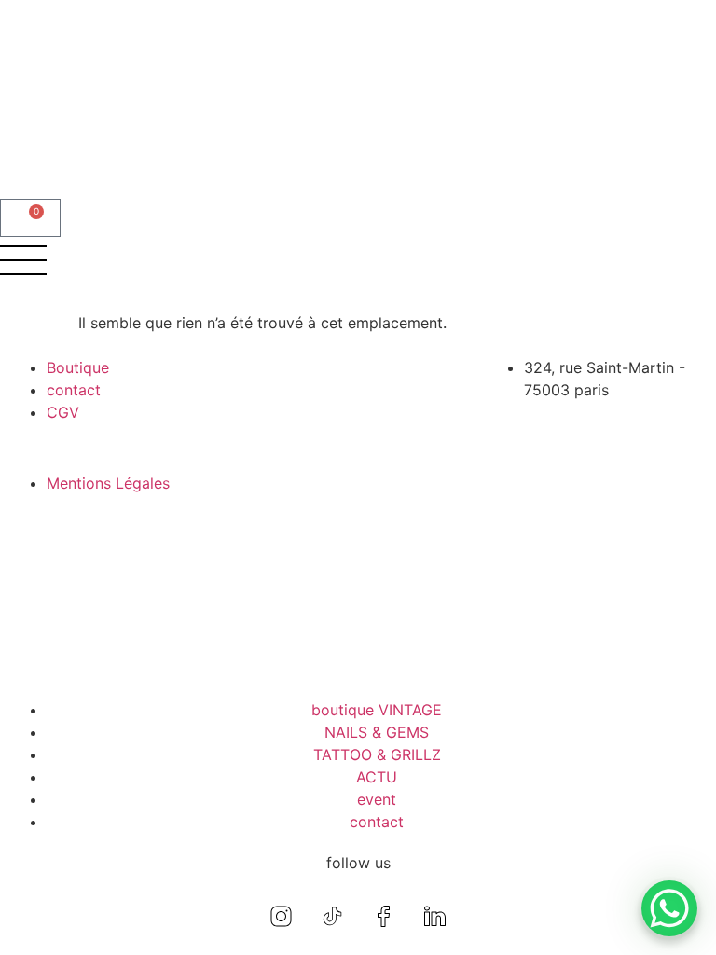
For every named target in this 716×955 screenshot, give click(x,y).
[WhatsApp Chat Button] (669, 908)
